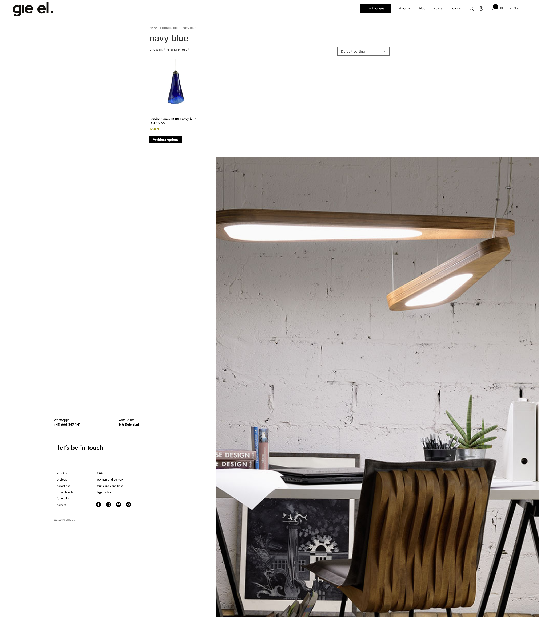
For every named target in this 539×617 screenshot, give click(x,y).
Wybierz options (165, 139)
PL (502, 8)
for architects (65, 492)
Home (153, 27)
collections (63, 486)
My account (481, 10)
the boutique (375, 8)
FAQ (100, 473)
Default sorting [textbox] (353, 51)
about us (404, 8)
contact (457, 8)
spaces (439, 8)
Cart (491, 10)
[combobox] (363, 51)
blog (422, 8)
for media (63, 498)
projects (62, 479)
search (472, 11)
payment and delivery (110, 479)
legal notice (104, 492)
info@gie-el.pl (129, 424)
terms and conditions (110, 486)
